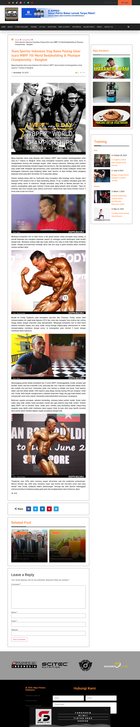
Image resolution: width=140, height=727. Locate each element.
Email (14, 621)
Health (10, 27)
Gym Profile (76, 27)
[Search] (128, 27)
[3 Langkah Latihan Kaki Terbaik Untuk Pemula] (102, 160)
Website (14, 630)
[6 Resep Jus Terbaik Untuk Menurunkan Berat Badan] (67, 545)
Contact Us (108, 27)
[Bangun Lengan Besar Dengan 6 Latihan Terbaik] (102, 175)
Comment (16, 584)
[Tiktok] (16, 2)
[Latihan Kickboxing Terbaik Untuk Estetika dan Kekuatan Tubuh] (102, 196)
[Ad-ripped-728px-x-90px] (61, 17)
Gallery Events (89, 27)
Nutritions (52, 27)
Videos (99, 27)
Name (14, 612)
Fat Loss (42, 27)
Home (3, 27)
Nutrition (55, 533)
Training (33, 27)
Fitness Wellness (21, 27)
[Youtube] (32, 2)
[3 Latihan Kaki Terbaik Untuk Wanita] (102, 214)
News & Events (64, 27)
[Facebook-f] (24, 2)
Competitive (26, 40)
